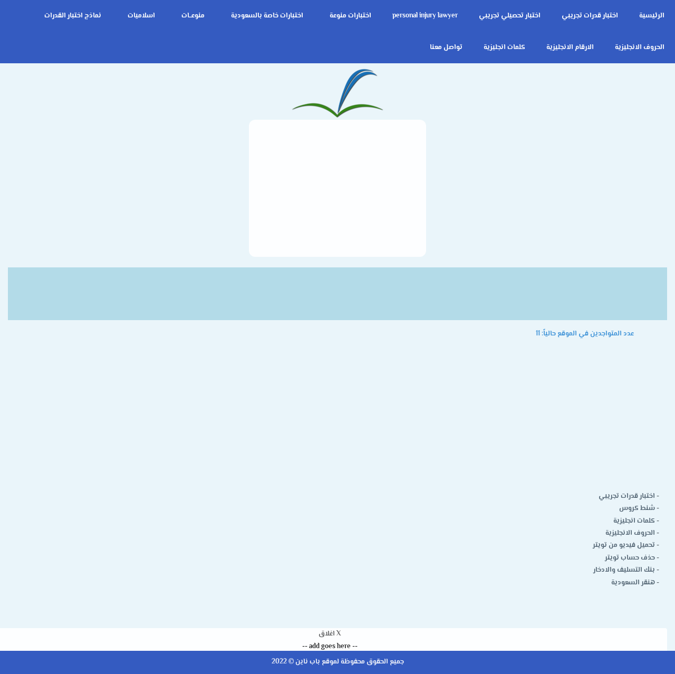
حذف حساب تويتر (630, 558)
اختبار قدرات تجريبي (590, 16)
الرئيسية (651, 16)
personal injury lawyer (425, 16)
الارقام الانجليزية (570, 47)
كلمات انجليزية (504, 47)
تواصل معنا (446, 47)
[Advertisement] (337, 188)
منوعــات (193, 16)
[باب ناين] (337, 94)
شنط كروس (637, 508)
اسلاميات (141, 16)
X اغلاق (330, 634)
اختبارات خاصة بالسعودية (267, 16)
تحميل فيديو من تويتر (624, 545)
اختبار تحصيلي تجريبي (510, 16)
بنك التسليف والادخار (624, 570)
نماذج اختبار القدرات (72, 16)
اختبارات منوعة (350, 16)
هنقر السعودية (633, 582)
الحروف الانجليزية (639, 47)
